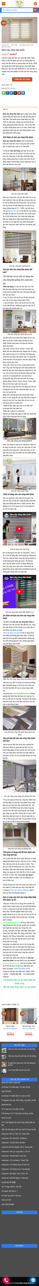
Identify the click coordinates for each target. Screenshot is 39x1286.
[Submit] (35, 10)
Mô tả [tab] (5, 109)
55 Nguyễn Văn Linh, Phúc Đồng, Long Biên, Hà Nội (19, 1100)
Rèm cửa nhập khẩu (29, 1028)
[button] (3, 4)
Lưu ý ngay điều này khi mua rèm (19, 1070)
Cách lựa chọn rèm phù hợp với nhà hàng (21, 1049)
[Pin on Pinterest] (19, 93)
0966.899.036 (6, 1105)
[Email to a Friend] (15, 93)
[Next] (36, 1023)
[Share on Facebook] (7, 93)
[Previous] (2, 1023)
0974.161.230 (6, 1118)
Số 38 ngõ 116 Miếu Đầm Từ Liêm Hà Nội (16, 1087)
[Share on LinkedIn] (23, 93)
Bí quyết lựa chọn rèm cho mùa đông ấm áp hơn (22, 1064)
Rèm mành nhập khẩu (26, 45)
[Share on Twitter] (11, 93)
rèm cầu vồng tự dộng (18, 890)
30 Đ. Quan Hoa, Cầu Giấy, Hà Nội (13, 1109)
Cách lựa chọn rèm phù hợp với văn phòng (22, 1056)
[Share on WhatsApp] (3, 93)
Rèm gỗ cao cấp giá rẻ (10, 1028)
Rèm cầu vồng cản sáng (11, 633)
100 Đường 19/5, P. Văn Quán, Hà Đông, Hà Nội (17, 1113)
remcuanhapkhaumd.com (11, 923)
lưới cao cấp (14, 211)
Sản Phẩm (14, 45)
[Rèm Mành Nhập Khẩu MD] (19, 3)
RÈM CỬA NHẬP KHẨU (22, 969)
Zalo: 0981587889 (8, 1204)
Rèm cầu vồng (6, 47)
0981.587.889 (6, 1091)
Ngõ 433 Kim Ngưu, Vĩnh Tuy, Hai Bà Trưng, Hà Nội (19, 1129)
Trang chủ (5, 45)
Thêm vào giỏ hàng (22, 79)
